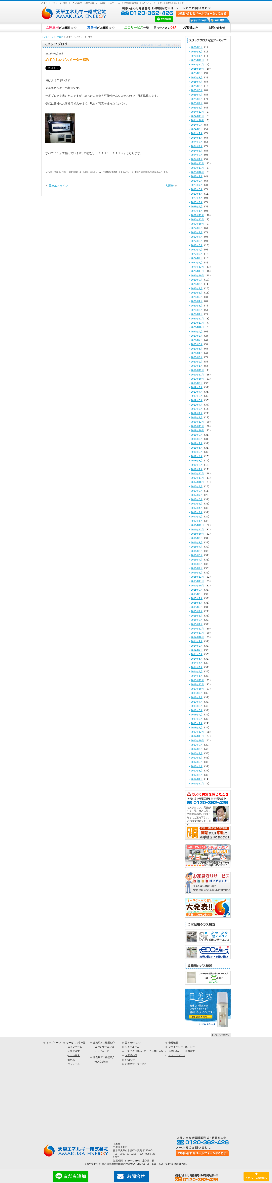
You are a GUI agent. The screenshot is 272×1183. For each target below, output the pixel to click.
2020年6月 (197, 344)
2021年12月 (197, 267)
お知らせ (130, 1059)
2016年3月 (197, 564)
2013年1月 (197, 727)
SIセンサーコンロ (104, 1046)
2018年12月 (197, 422)
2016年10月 (197, 533)
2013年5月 (197, 710)
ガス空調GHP (101, 1061)
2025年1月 (197, 107)
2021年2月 (197, 310)
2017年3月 (197, 512)
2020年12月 (197, 318)
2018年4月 (197, 456)
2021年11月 (197, 271)
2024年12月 (197, 111)
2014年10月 (197, 637)
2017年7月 (197, 495)
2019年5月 (197, 400)
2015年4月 (197, 611)
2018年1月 (197, 469)
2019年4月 (197, 404)
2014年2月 (197, 671)
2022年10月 (197, 224)
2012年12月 (197, 732)
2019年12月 (197, 370)
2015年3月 (197, 615)
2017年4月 (197, 508)
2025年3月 (197, 99)
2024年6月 (197, 137)
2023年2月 (197, 206)
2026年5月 (197, 47)
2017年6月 (197, 499)
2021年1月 (197, 314)
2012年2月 (197, 775)
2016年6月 (197, 551)
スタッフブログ (176, 1055)
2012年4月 (197, 766)
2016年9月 (197, 538)
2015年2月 (197, 620)
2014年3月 (197, 667)
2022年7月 (197, 236)
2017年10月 (197, 482)
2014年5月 (197, 658)
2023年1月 (197, 211)
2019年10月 (197, 378)
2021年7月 (197, 288)
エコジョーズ (102, 1051)
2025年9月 (197, 73)
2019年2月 (197, 413)
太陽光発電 (74, 1051)
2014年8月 (197, 645)
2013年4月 (197, 714)
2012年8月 (197, 749)
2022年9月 (197, 228)
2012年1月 (197, 779)
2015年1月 (197, 624)
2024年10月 (197, 120)
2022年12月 (197, 215)
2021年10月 (197, 275)
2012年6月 (197, 757)
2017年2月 (197, 516)
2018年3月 (197, 460)
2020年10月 (197, 327)
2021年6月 (197, 292)
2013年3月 (197, 719)
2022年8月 (197, 232)
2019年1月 (197, 417)
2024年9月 (197, 124)
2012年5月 (197, 762)
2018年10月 (197, 430)
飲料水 (71, 1059)
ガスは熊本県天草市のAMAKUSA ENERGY (123, 1163)
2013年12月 (197, 680)
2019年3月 (197, 409)
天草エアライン (58, 185)
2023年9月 (197, 176)
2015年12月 (197, 576)
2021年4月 (197, 301)
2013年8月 (197, 697)
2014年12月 (197, 628)
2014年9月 (197, 641)
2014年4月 (197, 663)
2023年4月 (197, 198)
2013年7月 (197, 701)
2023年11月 (197, 167)
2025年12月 (197, 60)
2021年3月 (197, 305)
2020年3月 (197, 357)
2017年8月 (197, 491)
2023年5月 (197, 193)
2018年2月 (197, 465)
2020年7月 (197, 340)
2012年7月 (197, 753)
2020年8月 (197, 335)
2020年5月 (197, 348)
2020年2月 (197, 361)
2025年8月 (197, 77)
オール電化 (74, 1055)
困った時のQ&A (133, 1042)
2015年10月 (197, 585)
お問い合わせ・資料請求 (181, 1051)
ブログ (60, 37)
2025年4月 (197, 94)
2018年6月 (197, 447)
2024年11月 (197, 116)
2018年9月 (197, 434)
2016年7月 (197, 546)
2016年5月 (197, 555)
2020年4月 (197, 353)
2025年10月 (197, 68)
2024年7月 (197, 133)
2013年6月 (197, 706)
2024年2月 (197, 155)
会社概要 (173, 1042)
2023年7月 (197, 185)
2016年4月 (197, 559)
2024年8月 (197, 129)
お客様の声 (131, 1055)
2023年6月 (197, 189)
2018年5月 (197, 452)
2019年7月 (197, 391)
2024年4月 (197, 146)
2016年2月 (197, 568)
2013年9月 (197, 693)
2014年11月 (197, 632)
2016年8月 (197, 542)
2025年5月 (197, 90)
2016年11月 (197, 529)
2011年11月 (197, 783)
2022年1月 (197, 262)
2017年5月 (197, 503)
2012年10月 (197, 740)
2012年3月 (197, 770)
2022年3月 (197, 254)
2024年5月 (197, 142)
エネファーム (75, 1046)
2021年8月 (197, 284)
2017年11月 (197, 478)
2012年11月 (197, 736)
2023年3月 (197, 202)
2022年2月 (197, 258)
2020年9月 (197, 331)
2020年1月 (197, 365)
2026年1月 (197, 56)
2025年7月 (197, 81)
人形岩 (169, 185)
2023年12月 (197, 163)
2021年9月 (197, 279)
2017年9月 (197, 486)
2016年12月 (197, 525)
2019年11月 (197, 374)
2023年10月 (197, 172)
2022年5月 (197, 245)
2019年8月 (197, 387)
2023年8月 (197, 180)
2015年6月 (197, 602)
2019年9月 (197, 383)
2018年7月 (197, 443)
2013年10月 (197, 689)
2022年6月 (197, 241)
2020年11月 (197, 322)
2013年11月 (197, 684)
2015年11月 (197, 581)
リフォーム (74, 1064)
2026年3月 (197, 51)
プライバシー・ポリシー (181, 1046)
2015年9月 (197, 589)
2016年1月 (197, 572)
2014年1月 (197, 676)
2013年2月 (197, 723)
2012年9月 (197, 745)
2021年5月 (197, 297)
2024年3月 (197, 150)
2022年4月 (197, 249)
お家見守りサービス (136, 1064)
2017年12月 (197, 473)
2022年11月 (197, 219)
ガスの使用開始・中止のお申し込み (144, 1051)
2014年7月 (197, 650)
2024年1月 (197, 159)
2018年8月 (197, 439)
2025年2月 (197, 103)
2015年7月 (197, 598)
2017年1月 (197, 521)
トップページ (47, 37)
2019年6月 (197, 396)
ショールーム (132, 1046)
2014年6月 (197, 654)
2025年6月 (197, 86)
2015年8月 (197, 594)
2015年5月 (197, 607)
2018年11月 (197, 426)
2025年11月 (197, 64)
